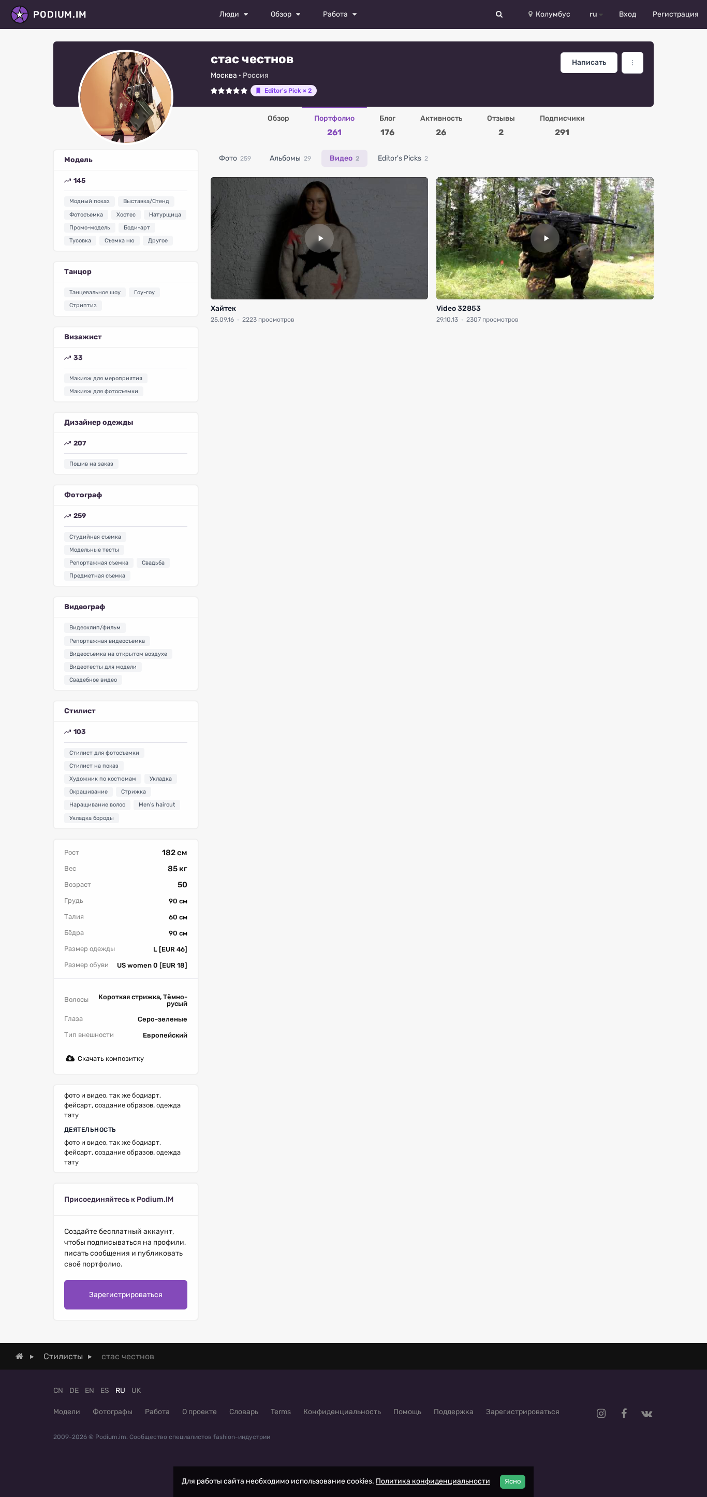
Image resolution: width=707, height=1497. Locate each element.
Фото (235, 158)
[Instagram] (601, 1413)
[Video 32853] (545, 238)
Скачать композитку (111, 1058)
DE (74, 1390)
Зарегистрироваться (126, 1294)
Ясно (513, 1481)
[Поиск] (499, 14)
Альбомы (290, 158)
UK (136, 1390)
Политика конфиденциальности (433, 1481)
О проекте (199, 1411)
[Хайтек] (319, 238)
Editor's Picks (403, 158)
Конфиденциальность (342, 1411)
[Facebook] (623, 1413)
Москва (224, 75)
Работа (157, 1411)
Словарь (243, 1411)
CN (58, 1390)
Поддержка (454, 1411)
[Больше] (632, 63)
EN (89, 1390)
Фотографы (112, 1411)
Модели (66, 1411)
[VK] (646, 1413)
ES (104, 1390)
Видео (344, 158)
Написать (589, 62)
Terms (281, 1411)
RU (120, 1390)
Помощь (407, 1411)
